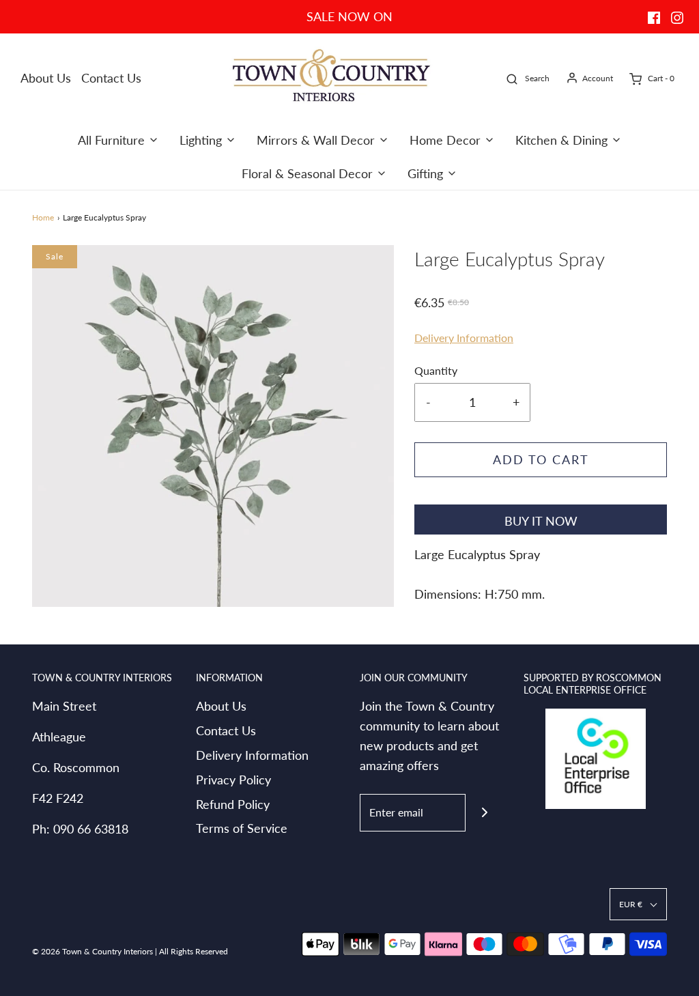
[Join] (484, 812)
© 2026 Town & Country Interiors (92, 951)
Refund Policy (233, 804)
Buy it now (540, 520)
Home (43, 217)
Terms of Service (241, 828)
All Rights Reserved (193, 951)
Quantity (435, 370)
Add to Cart (541, 459)
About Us (45, 77)
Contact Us (111, 77)
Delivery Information (463, 337)
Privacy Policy (233, 779)
